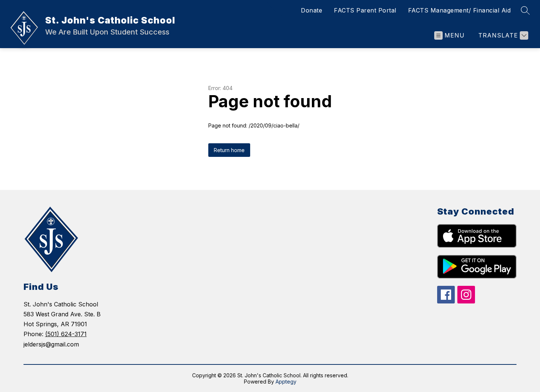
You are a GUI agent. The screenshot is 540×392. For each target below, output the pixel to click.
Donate (311, 10)
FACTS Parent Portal (365, 10)
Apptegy (286, 381)
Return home (229, 150)
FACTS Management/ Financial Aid (459, 10)
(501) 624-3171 (66, 334)
